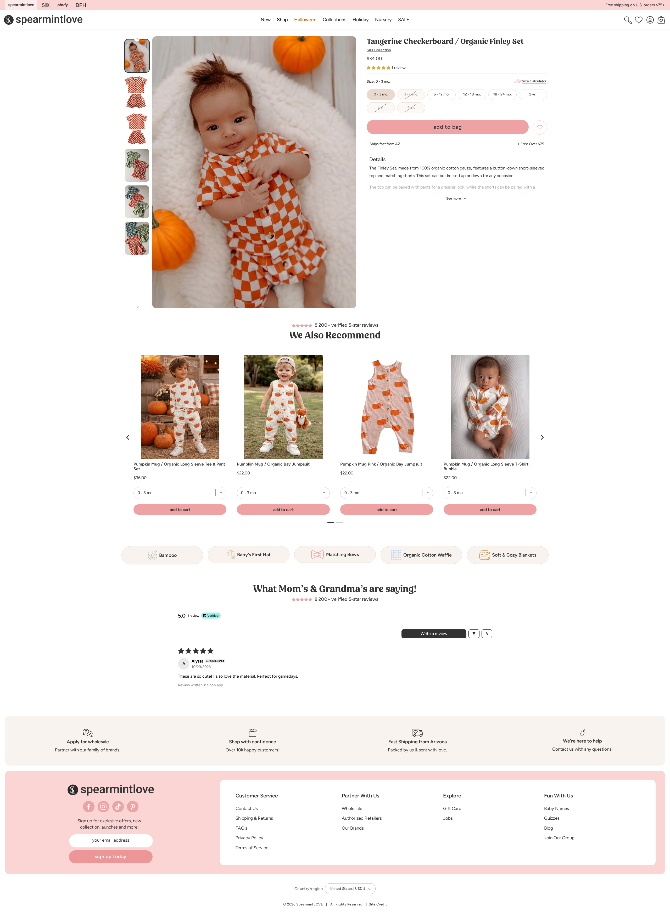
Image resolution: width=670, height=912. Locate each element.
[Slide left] (158, 175)
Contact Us (247, 808)
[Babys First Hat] (81, 5)
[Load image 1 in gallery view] (137, 56)
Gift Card (452, 808)
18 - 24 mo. (502, 94)
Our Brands (353, 828)
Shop (282, 19)
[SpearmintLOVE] (21, 5)
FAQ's (241, 828)
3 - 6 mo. (414, 96)
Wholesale (352, 808)
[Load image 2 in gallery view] (137, 92)
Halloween (305, 19)
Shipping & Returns (254, 818)
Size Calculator (534, 81)
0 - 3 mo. (381, 94)
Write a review (434, 633)
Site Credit (378, 904)
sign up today (111, 856)
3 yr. (386, 109)
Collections (334, 19)
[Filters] (473, 633)
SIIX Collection (379, 50)
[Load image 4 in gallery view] (137, 165)
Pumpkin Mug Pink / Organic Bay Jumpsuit (381, 464)
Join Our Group (559, 837)
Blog (548, 828)
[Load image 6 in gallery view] (137, 238)
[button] (282, 20)
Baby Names (556, 808)
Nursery (383, 19)
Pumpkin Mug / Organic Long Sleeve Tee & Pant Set (179, 466)
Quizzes (552, 818)
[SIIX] (46, 5)
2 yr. (532, 94)
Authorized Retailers (362, 818)
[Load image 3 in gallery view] (137, 129)
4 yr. (416, 109)
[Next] (542, 437)
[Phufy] (62, 5)
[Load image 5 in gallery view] (137, 202)
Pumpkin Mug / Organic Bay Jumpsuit (273, 464)
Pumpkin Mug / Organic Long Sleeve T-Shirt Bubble (486, 466)
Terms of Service (252, 847)
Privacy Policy (249, 837)
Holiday (361, 19)
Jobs (448, 818)
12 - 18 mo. (472, 94)
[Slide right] (350, 175)
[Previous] (128, 437)
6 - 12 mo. (441, 94)
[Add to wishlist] (540, 127)
